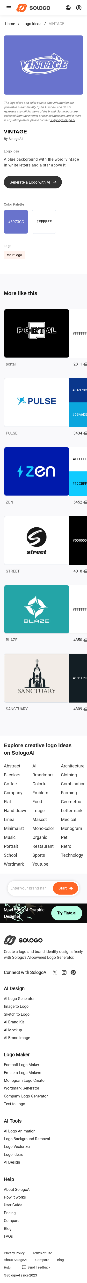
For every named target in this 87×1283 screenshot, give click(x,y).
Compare (11, 1220)
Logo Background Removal (27, 1139)
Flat (7, 801)
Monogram (71, 828)
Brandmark (43, 774)
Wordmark (14, 864)
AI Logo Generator (19, 998)
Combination (73, 783)
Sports (38, 855)
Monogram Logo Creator (25, 1080)
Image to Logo (16, 1006)
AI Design (12, 1162)
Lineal (9, 819)
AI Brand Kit (14, 1022)
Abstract (12, 765)
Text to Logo (14, 1104)
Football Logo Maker (21, 1064)
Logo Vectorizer (17, 1146)
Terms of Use (42, 1253)
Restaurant (43, 846)
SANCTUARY (17, 709)
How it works (15, 1197)
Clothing (69, 774)
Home (10, 23)
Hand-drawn (16, 810)
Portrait (11, 846)
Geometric (71, 801)
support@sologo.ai (62, 120)
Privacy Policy (14, 1253)
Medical (68, 819)
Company (13, 792)
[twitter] (55, 972)
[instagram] (64, 972)
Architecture (73, 765)
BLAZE (11, 640)
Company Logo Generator (26, 1096)
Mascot (39, 819)
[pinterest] (73, 972)
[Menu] (9, 8)
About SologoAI (17, 1189)
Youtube (40, 864)
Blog (8, 1228)
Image (38, 810)
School (10, 855)
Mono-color (43, 828)
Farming (69, 792)
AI (34, 765)
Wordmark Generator (21, 1088)
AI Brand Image (17, 1037)
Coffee (10, 783)
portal (11, 364)
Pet (64, 837)
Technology (72, 855)
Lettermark (71, 810)
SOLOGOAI (27, 940)
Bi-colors (12, 774)
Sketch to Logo (16, 1014)
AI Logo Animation (20, 1131)
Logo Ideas (31, 23)
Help (7, 1267)
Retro (66, 846)
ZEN (9, 502)
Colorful (39, 783)
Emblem (40, 792)
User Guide (13, 1205)
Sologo (34, 8)
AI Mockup (13, 1030)
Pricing (10, 1213)
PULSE (11, 433)
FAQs (8, 1236)
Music (9, 837)
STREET (13, 571)
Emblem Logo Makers (22, 1072)
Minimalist (14, 828)
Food (37, 801)
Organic (39, 837)
